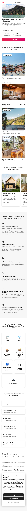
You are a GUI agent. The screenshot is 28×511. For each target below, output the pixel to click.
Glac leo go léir (13, 495)
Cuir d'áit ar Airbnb (20, 2)
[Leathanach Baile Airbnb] (3, 2)
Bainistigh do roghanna (13, 502)
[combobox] (13, 30)
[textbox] (7, 35)
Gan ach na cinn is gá (13, 498)
